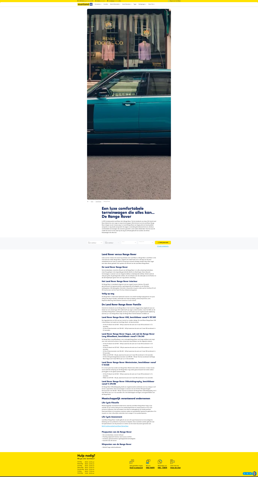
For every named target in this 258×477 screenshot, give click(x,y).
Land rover (98, 201)
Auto (92, 201)
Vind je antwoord (136, 468)
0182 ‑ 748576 (162, 468)
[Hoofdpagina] (87, 201)
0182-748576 (150, 468)
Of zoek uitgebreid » (163, 246)
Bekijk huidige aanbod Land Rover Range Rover (115, 426)
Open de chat (175, 468)
